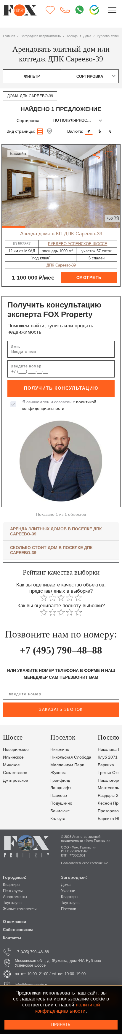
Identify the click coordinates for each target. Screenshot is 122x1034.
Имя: (15, 347)
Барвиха (106, 764)
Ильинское (13, 757)
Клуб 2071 (108, 757)
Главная (9, 36)
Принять (61, 1024)
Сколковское (15, 772)
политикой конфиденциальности (67, 1008)
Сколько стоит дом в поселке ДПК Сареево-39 (51, 550)
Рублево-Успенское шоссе (77, 244)
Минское (11, 764)
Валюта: (75, 131)
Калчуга (57, 818)
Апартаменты (15, 897)
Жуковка (58, 772)
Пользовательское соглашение (84, 863)
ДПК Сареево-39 (61, 265)
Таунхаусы (12, 902)
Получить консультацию (61, 388)
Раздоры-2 (108, 795)
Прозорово (108, 810)
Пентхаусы (13, 891)
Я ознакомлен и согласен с (59, 405)
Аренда (72, 36)
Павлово (58, 795)
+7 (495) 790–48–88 (61, 650)
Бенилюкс (60, 810)
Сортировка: (29, 120)
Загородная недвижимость (41, 36)
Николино (59, 749)
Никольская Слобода (70, 757)
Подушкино (61, 803)
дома (87, 36)
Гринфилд (60, 780)
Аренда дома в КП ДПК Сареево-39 (61, 234)
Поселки (68, 909)
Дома (65, 884)
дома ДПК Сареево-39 (30, 96)
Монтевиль (108, 787)
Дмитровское (15, 780)
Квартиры (11, 884)
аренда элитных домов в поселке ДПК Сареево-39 (56, 531)
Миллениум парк (67, 764)
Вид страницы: (21, 131)
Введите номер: (27, 366)
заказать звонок (61, 709)
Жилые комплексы (19, 909)
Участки (68, 891)
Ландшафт (60, 787)
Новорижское (16, 749)
